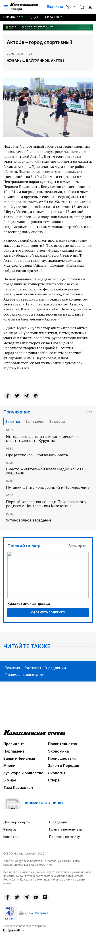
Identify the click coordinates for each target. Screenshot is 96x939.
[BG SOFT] (24, 928)
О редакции (55, 668)
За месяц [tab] (57, 421)
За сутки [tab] (12, 421)
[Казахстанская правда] (24, 6)
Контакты (32, 668)
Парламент (14, 751)
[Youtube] (35, 897)
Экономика (58, 751)
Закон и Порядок (63, 765)
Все (89, 412)
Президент (13, 744)
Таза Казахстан (18, 787)
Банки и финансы (19, 758)
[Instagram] (45, 897)
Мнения (10, 765)
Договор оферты (16, 822)
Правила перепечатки (24, 674)
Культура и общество (23, 773)
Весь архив (78, 545)
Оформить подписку (48, 612)
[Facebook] (7, 395)
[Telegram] (26, 395)
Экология (56, 773)
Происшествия (62, 758)
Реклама (12, 668)
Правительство (62, 744)
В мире (9, 780)
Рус (68, 7)
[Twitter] (17, 395)
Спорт (54, 780)
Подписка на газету (64, 837)
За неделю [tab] (35, 421)
